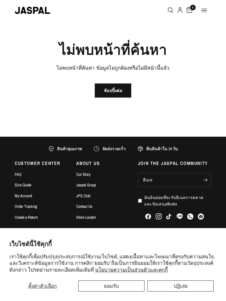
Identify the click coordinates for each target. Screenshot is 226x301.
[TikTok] (169, 216)
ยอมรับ (111, 285)
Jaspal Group (86, 185)
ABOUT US (88, 163)
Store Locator (86, 217)
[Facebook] (148, 216)
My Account (23, 195)
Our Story (83, 174)
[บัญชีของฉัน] (180, 10)
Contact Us (84, 206)
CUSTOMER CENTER (37, 163)
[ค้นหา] (170, 10)
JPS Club (83, 195)
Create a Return (26, 217)
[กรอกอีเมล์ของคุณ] (205, 180)
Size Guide (23, 185)
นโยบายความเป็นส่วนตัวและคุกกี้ (131, 269)
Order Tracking (26, 206)
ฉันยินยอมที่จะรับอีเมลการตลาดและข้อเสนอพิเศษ (173, 201)
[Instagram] (159, 216)
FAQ (18, 174)
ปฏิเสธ (181, 285)
